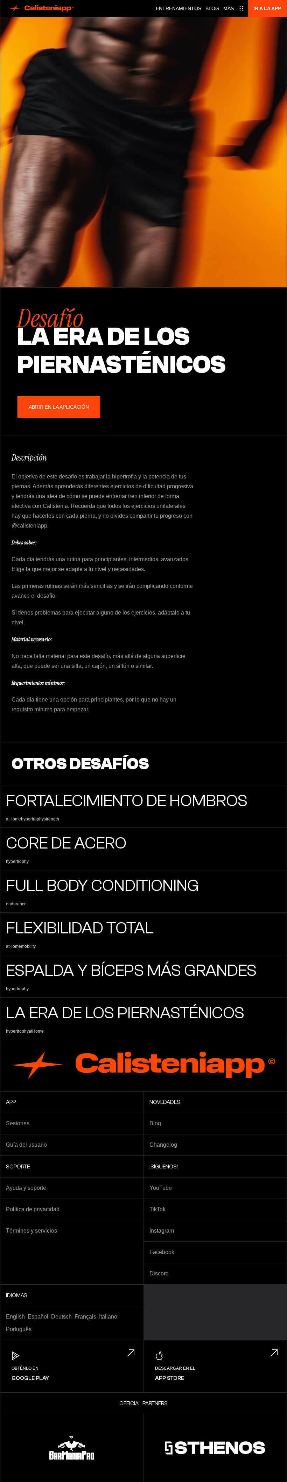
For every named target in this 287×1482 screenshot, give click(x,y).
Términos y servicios (31, 1231)
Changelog (163, 1145)
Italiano (108, 1317)
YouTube (160, 1188)
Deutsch (61, 1317)
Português (18, 1329)
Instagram (161, 1231)
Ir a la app (267, 8)
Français (85, 1317)
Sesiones (17, 1123)
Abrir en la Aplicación (59, 407)
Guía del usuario (26, 1145)
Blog (212, 8)
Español (38, 1317)
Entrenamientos (178, 8)
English (15, 1317)
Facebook (161, 1252)
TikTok (157, 1209)
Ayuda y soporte (26, 1188)
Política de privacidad (32, 1209)
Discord (159, 1273)
